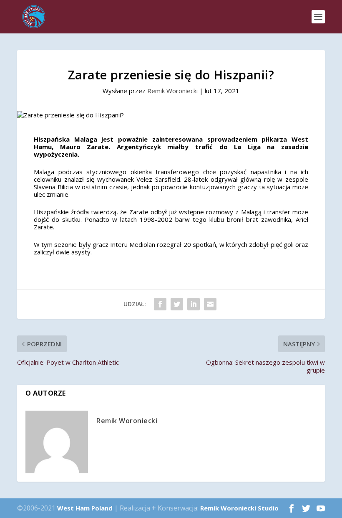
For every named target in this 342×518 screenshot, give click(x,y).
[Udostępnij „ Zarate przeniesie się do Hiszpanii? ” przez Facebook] (160, 304)
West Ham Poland (85, 508)
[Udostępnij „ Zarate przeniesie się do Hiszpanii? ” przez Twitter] (176, 304)
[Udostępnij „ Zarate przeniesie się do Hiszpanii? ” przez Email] (210, 304)
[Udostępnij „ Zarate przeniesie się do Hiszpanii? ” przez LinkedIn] (193, 304)
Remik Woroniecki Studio (239, 508)
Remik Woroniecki (172, 90)
